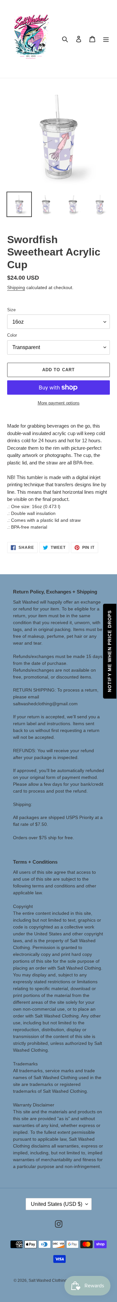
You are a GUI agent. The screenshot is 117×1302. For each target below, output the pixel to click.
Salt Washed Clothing (48, 1280)
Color (12, 335)
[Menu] (106, 39)
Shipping (16, 287)
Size (11, 309)
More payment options (59, 403)
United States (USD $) (56, 1204)
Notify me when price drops (109, 651)
